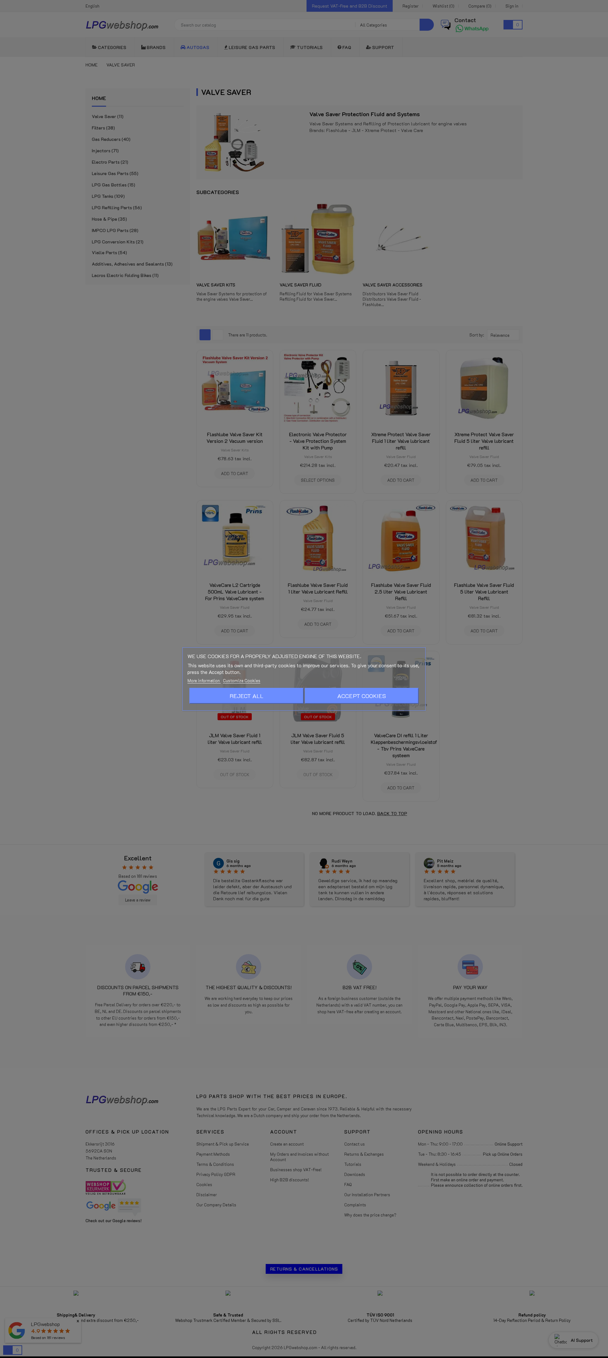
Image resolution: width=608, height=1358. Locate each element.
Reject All (246, 696)
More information (204, 680)
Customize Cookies (241, 680)
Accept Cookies (361, 696)
